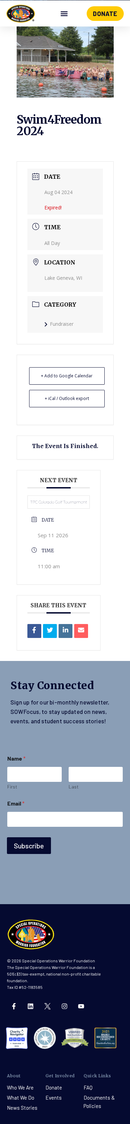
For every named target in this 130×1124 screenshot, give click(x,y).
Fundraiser (61, 324)
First (12, 787)
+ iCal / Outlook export (67, 398)
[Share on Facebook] (34, 631)
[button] (64, 14)
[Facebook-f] (14, 1006)
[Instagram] (64, 1006)
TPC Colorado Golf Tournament (58, 502)
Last (74, 787)
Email (16, 803)
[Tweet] (50, 631)
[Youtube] (81, 1006)
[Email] (81, 631)
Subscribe (29, 845)
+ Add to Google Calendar (67, 376)
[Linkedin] (65, 631)
